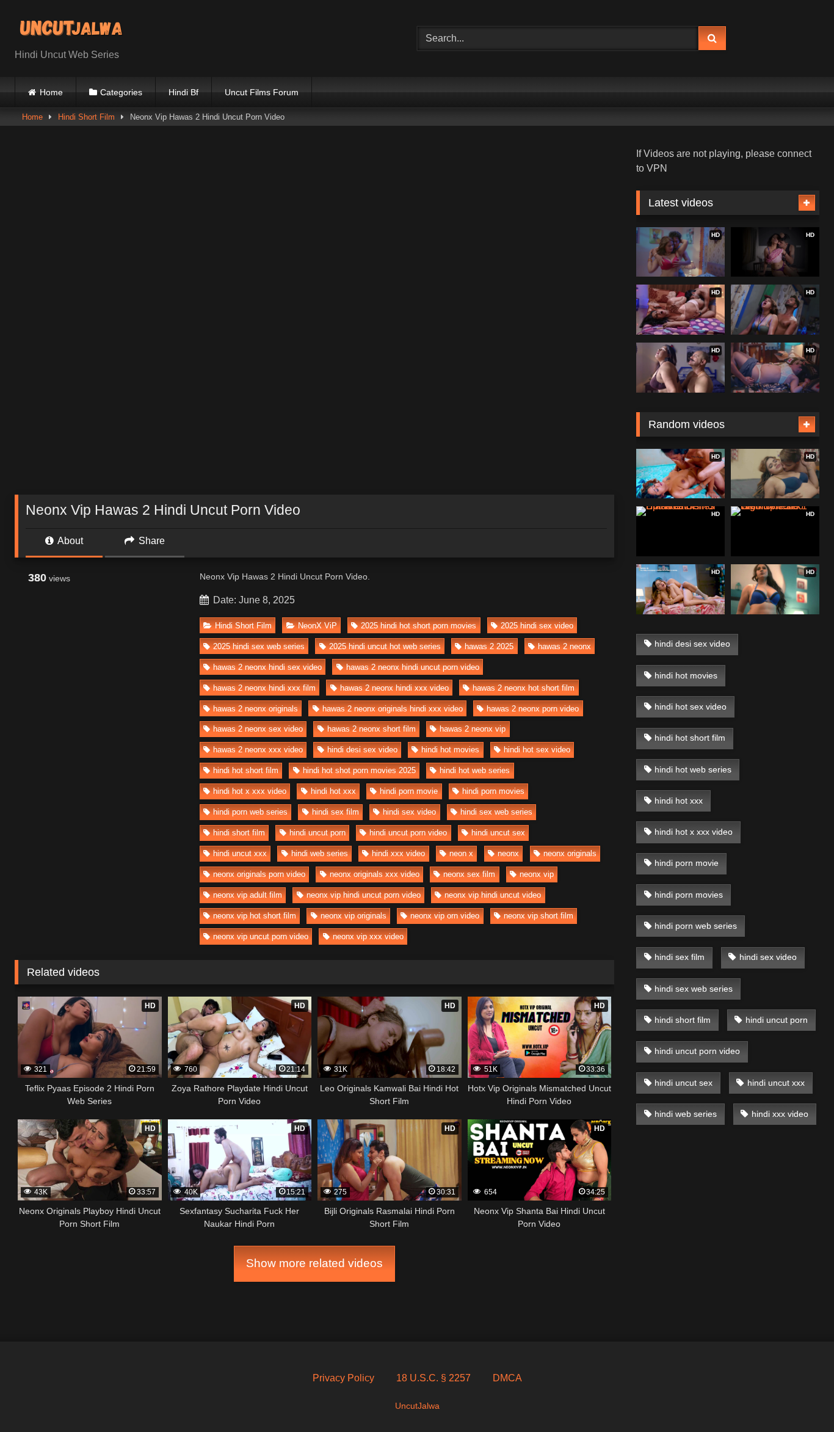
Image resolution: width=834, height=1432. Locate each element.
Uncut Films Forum (262, 92)
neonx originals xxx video (374, 874)
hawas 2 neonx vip (473, 728)
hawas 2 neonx (564, 646)
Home (51, 92)
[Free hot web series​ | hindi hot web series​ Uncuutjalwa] (76, 29)
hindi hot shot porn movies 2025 (359, 770)
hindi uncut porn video (408, 832)
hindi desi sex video (362, 749)
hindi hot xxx (333, 791)
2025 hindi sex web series (259, 646)
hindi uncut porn (317, 832)
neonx (508, 853)
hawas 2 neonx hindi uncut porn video (412, 667)
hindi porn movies (493, 791)
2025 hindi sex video (537, 625)
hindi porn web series (250, 811)
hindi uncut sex (498, 832)
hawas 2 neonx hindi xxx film (264, 687)
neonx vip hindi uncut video (492, 895)
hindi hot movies (450, 749)
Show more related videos (314, 1263)
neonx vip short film (538, 915)
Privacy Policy (343, 1378)
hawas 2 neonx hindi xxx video (394, 687)
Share (150, 541)
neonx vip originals (353, 915)
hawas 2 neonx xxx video (258, 749)
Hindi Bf (183, 92)
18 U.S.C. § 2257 (433, 1378)
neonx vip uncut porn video (260, 936)
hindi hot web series (475, 770)
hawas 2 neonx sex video (258, 728)
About (69, 541)
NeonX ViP (317, 625)
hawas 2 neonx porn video (533, 708)
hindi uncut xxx (240, 853)
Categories (121, 92)
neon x (461, 853)
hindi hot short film (245, 770)
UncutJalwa (417, 1406)
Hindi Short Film (86, 117)
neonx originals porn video (259, 874)
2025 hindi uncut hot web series (385, 646)
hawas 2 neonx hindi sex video (267, 667)
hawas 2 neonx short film (371, 728)
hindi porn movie (409, 791)
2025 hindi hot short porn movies (418, 625)
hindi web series (319, 853)
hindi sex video (409, 811)
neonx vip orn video (444, 915)
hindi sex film (335, 811)
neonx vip (537, 874)
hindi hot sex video (537, 749)
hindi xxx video (398, 853)
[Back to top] (796, 1396)
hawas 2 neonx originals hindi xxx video (392, 708)
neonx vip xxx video (368, 936)
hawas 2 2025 (489, 646)
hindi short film (239, 832)
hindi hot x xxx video (249, 791)
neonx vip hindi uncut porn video (363, 895)
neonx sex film (469, 874)
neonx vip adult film (247, 895)
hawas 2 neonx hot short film (524, 687)
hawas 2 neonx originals (255, 708)
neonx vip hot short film (254, 915)
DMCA (507, 1378)
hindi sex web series (496, 811)
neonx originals (569, 853)
